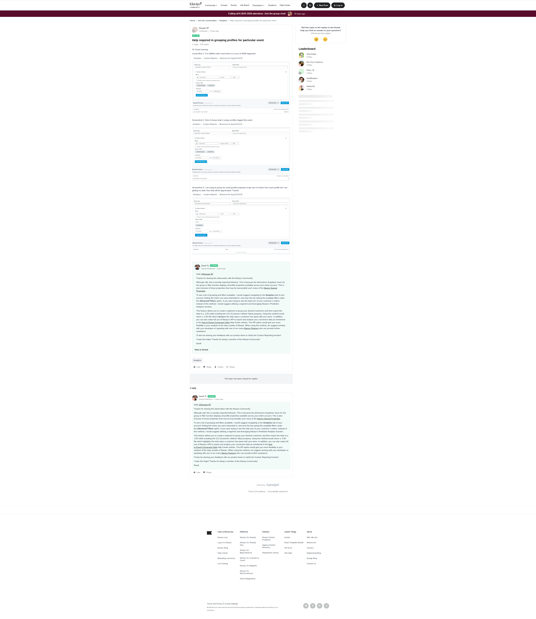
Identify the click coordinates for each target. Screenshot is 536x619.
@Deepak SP (207, 274)
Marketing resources (226, 558)
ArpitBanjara (312, 78)
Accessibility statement (278, 491)
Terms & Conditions (256, 491)
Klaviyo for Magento (248, 566)
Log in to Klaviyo (225, 542)
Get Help (288, 553)
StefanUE (311, 86)
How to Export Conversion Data (215, 322)
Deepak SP (204, 28)
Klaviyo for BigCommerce (246, 551)
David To (205, 265)
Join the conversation (207, 20)
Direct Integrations (247, 579)
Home (192, 20)
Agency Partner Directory (268, 546)
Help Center (285, 5)
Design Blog (312, 558)
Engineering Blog (314, 553)
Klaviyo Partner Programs (268, 538)
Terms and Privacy (215, 604)
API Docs (288, 548)
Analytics (223, 20)
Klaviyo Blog (223, 548)
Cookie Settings (231, 604)
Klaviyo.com (223, 537)
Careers (310, 548)
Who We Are (312, 537)
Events (234, 5)
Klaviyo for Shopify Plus (248, 543)
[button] (322, 5)
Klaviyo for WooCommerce (246, 572)
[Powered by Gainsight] (268, 486)
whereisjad (311, 54)
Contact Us (311, 564)
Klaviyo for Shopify (248, 537)
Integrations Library (270, 553)
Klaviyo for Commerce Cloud (249, 559)
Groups (224, 5)
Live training (223, 564)
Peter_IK (310, 70)
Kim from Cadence (315, 62)
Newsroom (311, 542)
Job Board (244, 5)
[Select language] (310, 5)
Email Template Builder (294, 542)
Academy (272, 5)
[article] (241, 435)
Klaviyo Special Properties (268, 419)
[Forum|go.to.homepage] (196, 5)
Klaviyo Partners (251, 328)
